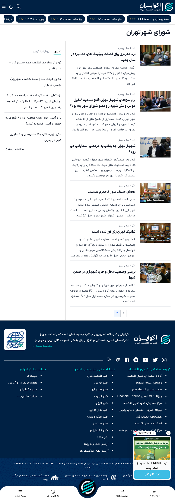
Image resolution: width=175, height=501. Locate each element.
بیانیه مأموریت (27, 396)
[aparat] (117, 360)
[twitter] (155, 360)
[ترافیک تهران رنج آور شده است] (155, 233)
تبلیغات (32, 376)
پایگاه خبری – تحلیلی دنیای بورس (140, 410)
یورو (41, 19)
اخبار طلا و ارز (100, 390)
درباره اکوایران (28, 390)
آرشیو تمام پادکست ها (94, 451)
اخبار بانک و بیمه (97, 417)
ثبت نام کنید (152, 474)
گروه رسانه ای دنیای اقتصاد (144, 376)
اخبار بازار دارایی (98, 410)
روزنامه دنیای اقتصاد (149, 383)
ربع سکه (78, 19)
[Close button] (168, 433)
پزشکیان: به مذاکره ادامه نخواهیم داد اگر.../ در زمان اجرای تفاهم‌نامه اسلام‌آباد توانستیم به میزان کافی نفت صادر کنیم (34, 101)
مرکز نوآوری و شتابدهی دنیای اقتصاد (139, 430)
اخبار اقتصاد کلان (97, 376)
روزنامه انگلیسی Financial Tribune (139, 396)
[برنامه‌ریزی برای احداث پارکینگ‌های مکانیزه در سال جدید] (155, 55)
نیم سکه (117, 19)
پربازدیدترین (41, 51)
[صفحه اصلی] (87, 487)
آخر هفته (102, 437)
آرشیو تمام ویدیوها (96, 444)
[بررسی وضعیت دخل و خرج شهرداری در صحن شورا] (155, 273)
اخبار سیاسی (100, 424)
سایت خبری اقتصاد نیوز (147, 390)
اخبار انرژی (101, 403)
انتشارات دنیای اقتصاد (148, 424)
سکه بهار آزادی (160, 19)
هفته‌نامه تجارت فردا (149, 417)
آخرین (57, 51)
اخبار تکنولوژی (99, 430)
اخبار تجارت (101, 396)
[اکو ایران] (156, 7)
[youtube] (145, 360)
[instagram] (164, 360)
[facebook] (127, 360)
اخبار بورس (101, 383)
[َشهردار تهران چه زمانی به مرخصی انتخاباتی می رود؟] (155, 147)
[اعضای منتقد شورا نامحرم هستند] (155, 193)
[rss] (109, 360)
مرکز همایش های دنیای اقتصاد (142, 403)
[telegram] (135, 360)
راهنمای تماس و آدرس (22, 383)
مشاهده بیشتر (16, 149)
